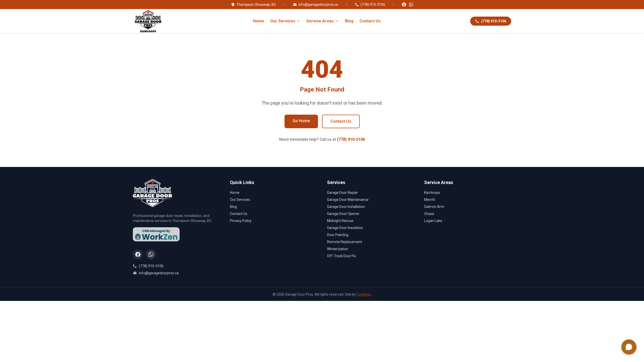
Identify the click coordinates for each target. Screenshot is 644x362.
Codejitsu (363, 294)
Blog (349, 21)
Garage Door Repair (342, 193)
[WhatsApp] (411, 5)
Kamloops (432, 193)
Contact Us (370, 21)
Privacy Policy (241, 221)
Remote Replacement (344, 242)
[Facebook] (404, 5)
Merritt (429, 200)
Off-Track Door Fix (341, 256)
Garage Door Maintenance (348, 200)
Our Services (282, 21)
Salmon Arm (434, 207)
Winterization (337, 249)
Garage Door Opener (343, 214)
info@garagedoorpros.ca (318, 5)
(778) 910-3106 (372, 5)
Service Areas (320, 21)
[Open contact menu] (628, 346)
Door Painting (337, 235)
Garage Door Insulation (345, 228)
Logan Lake (433, 221)
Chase (429, 214)
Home (258, 21)
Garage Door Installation (346, 207)
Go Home (301, 120)
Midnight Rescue (340, 221)
